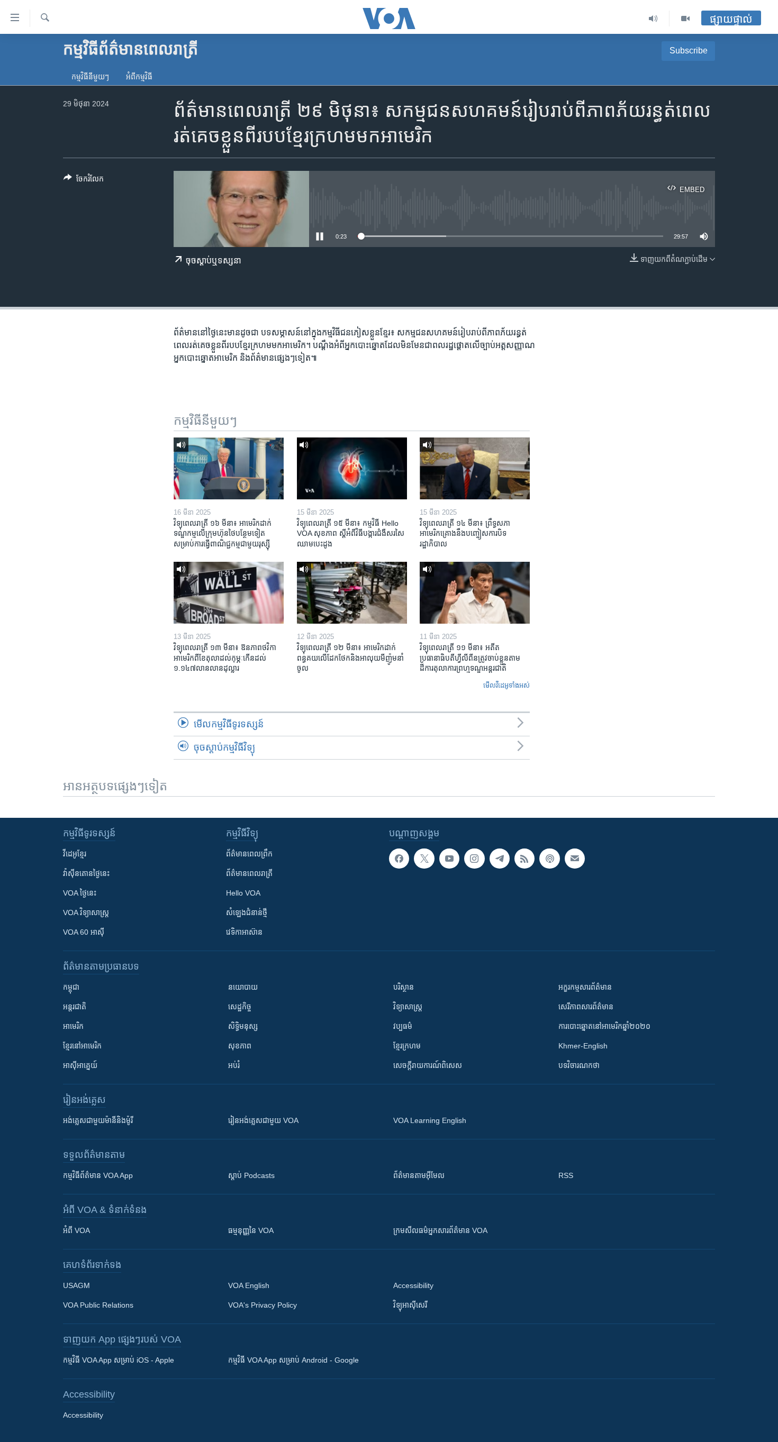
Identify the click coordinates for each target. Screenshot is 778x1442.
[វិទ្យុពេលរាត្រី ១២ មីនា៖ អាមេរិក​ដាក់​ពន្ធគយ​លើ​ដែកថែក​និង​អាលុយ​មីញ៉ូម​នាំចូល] (352, 593)
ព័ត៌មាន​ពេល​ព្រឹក (249, 854)
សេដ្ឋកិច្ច (239, 1006)
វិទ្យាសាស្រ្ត (407, 1006)
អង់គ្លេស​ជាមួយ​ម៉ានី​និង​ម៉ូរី (98, 1120)
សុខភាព (239, 1046)
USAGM (76, 1285)
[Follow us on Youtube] (449, 858)
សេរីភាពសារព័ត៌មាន (585, 1006)
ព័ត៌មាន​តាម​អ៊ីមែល (419, 1175)
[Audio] (653, 18)
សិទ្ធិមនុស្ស (243, 1026)
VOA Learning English (429, 1120)
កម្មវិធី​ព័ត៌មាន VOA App (98, 1175)
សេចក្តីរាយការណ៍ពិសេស (427, 1065)
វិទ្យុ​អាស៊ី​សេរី (410, 1305)
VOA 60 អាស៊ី (83, 932)
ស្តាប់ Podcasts (251, 1175)
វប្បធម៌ (402, 1026)
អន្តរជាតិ (74, 1006)
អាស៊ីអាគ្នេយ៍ (80, 1065)
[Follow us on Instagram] (474, 858)
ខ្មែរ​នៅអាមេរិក (82, 1046)
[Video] (685, 18)
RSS (565, 1175)
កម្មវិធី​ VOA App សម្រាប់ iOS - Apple (118, 1360)
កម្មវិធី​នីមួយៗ (90, 76)
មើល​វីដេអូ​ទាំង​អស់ (506, 685)
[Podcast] (549, 858)
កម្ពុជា (71, 987)
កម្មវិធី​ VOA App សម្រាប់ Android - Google (293, 1360)
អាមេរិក (73, 1026)
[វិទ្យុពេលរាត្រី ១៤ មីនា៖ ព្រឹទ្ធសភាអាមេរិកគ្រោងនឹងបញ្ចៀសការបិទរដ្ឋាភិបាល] (475, 468)
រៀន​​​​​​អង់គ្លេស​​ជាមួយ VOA (263, 1120)
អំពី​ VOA (76, 1230)
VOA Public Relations (98, 1305)
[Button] (84, 180)
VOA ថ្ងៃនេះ (79, 893)
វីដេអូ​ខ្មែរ (74, 854)
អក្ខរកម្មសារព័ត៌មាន (585, 987)
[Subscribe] (575, 858)
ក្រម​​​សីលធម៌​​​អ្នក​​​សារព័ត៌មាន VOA (440, 1230)
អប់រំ (234, 1065)
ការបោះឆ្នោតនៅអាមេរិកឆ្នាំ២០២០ (604, 1026)
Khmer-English (583, 1046)
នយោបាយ (243, 987)
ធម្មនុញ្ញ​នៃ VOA (251, 1230)
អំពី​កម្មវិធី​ (139, 76)
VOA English (248, 1285)
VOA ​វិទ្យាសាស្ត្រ (86, 912)
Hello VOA (243, 893)
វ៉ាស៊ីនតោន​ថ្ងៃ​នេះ (86, 873)
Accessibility (413, 1285)
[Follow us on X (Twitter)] (424, 858)
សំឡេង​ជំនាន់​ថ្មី (246, 912)
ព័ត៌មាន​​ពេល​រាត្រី (249, 873)
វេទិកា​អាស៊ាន (244, 932)
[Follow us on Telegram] (500, 858)
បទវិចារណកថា (579, 1065)
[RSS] (524, 858)
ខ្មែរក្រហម (407, 1046)
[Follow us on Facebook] (399, 858)
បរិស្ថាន (403, 987)
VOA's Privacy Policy (262, 1305)
